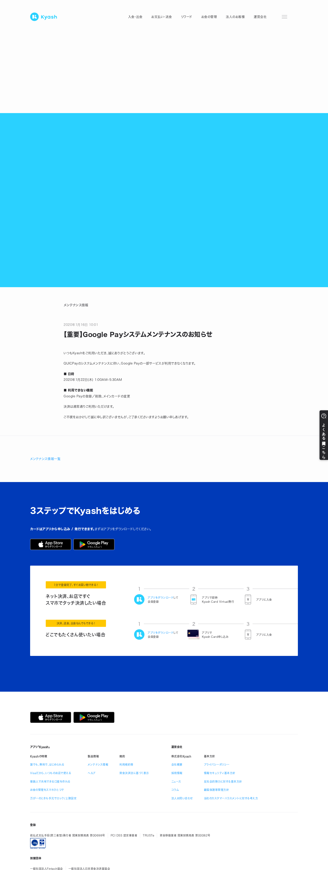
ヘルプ (91, 773)
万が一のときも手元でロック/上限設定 (53, 798)
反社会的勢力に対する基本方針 (223, 781)
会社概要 (177, 764)
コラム (175, 789)
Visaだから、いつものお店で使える (50, 773)
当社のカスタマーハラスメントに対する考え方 (231, 798)
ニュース (176, 781)
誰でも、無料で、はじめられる (47, 764)
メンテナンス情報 (98, 764)
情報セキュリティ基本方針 (219, 773)
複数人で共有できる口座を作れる (50, 781)
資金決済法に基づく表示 (134, 773)
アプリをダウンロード (160, 597)
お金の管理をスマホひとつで (47, 789)
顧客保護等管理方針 (216, 789)
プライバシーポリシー (217, 764)
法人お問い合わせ (182, 798)
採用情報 (177, 773)
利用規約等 (126, 764)
